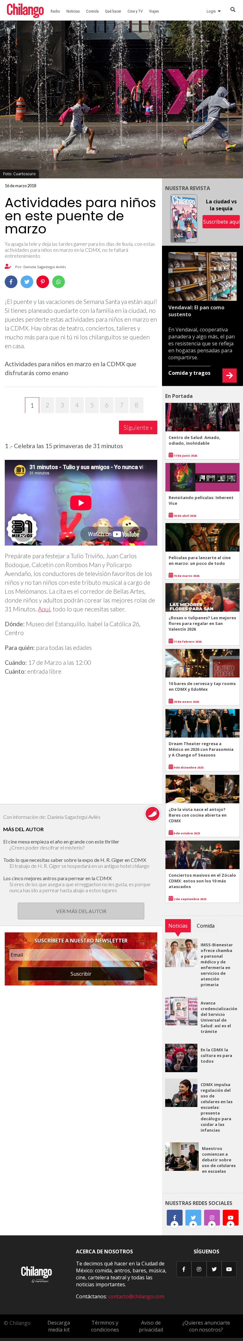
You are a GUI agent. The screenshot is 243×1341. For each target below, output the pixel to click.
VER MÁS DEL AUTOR (81, 911)
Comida (92, 11)
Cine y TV (135, 11)
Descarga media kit (58, 1326)
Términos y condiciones (105, 1326)
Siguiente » (138, 427)
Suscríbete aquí (221, 221)
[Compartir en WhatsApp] (58, 281)
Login (212, 11)
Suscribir (81, 973)
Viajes (154, 11)
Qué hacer (113, 11)
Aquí (44, 609)
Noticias (73, 11)
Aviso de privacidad (151, 1326)
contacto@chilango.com (136, 1296)
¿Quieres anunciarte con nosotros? (206, 1326)
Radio (55, 11)
